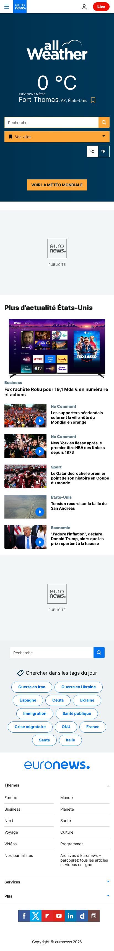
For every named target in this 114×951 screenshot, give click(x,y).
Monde (66, 797)
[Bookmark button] (92, 100)
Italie (70, 740)
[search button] (104, 122)
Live (101, 6)
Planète (67, 808)
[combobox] (57, 122)
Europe (10, 797)
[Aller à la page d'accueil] (20, 6)
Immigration (34, 713)
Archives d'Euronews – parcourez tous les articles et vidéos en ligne (84, 860)
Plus (8, 896)
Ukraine (87, 700)
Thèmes (11, 785)
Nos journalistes (18, 855)
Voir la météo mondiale (57, 184)
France (92, 726)
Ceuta (58, 700)
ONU (66, 726)
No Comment (63, 406)
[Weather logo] (57, 52)
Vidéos (10, 843)
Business (13, 382)
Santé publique (77, 713)
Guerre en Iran (31, 686)
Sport (56, 467)
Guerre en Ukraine (78, 686)
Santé (44, 740)
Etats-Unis (61, 497)
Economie (60, 527)
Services (12, 882)
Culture (66, 832)
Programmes (71, 843)
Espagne (28, 700)
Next (8, 820)
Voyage (11, 832)
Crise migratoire (30, 726)
